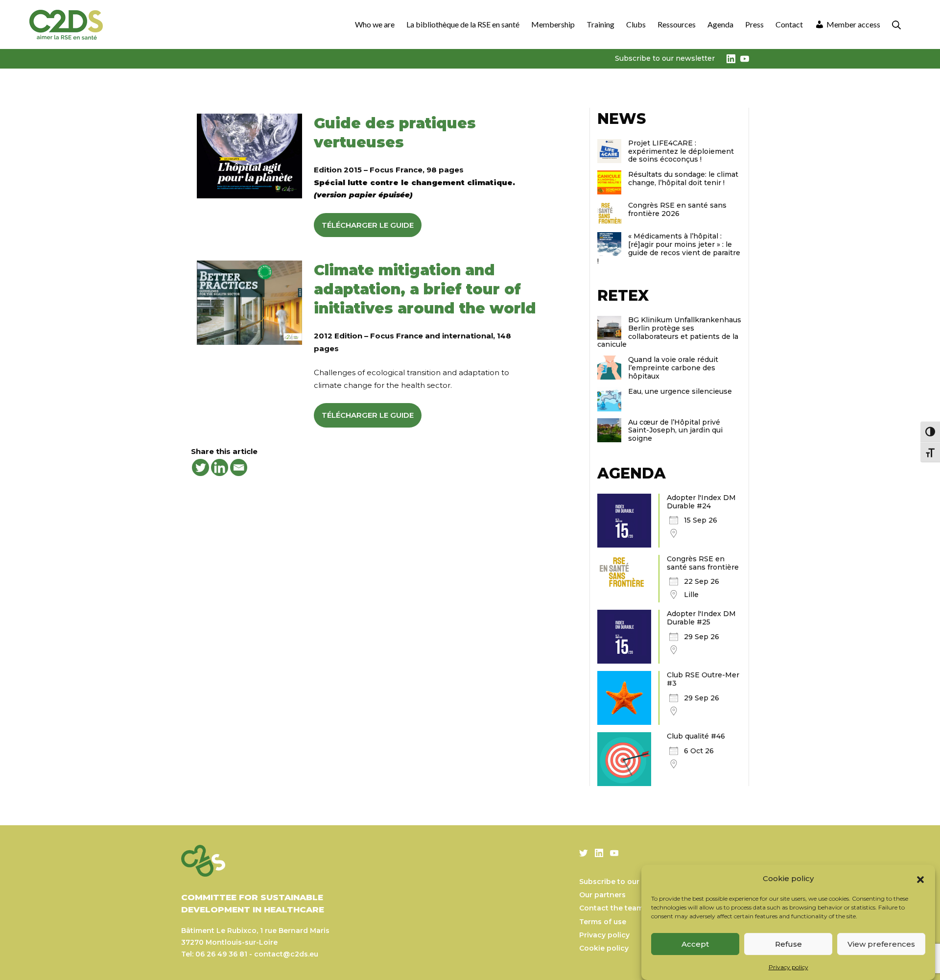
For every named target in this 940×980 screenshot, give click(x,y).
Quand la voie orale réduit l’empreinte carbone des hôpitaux (673, 368)
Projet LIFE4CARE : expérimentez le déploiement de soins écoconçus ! (681, 151)
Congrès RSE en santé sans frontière (703, 563)
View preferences (881, 944)
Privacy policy (788, 967)
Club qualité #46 (696, 736)
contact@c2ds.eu (286, 954)
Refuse (788, 944)
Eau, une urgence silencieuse (680, 391)
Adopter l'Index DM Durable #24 (701, 501)
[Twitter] (200, 467)
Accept (695, 944)
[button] (920, 879)
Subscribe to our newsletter (665, 58)
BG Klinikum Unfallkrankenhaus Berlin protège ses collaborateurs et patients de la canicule (669, 332)
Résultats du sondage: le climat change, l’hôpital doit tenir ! (683, 178)
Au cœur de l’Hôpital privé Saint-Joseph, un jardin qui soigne (675, 430)
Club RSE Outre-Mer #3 (703, 679)
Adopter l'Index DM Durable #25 (701, 617)
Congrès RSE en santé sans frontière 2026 (677, 209)
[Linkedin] (219, 467)
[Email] (238, 467)
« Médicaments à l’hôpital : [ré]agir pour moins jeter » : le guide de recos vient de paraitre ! (668, 248)
